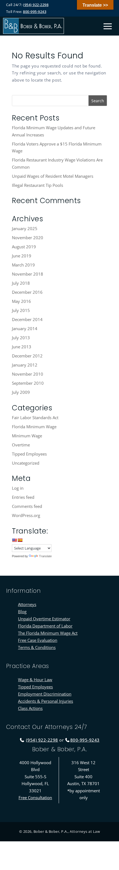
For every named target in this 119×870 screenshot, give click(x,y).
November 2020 (27, 237)
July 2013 (21, 337)
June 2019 (21, 255)
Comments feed (27, 506)
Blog (22, 611)
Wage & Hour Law (35, 679)
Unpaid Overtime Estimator (44, 618)
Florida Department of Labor (45, 626)
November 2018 (27, 274)
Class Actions (30, 708)
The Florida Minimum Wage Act (47, 633)
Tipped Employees (29, 454)
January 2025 (24, 228)
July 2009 (21, 392)
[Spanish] (19, 540)
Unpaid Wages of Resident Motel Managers (52, 176)
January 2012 (24, 365)
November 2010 (27, 374)
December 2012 (27, 356)
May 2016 (21, 301)
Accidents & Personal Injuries (45, 701)
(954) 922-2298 (35, 4)
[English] (14, 540)
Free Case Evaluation (37, 640)
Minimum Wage (27, 435)
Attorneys (27, 604)
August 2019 (24, 246)
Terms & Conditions (37, 647)
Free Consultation (35, 797)
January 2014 (24, 328)
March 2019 (23, 265)
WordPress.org (26, 515)
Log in (18, 488)
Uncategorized (25, 463)
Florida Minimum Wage (34, 426)
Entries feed (23, 497)
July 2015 (21, 310)
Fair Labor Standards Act (35, 417)
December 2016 (27, 292)
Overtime (21, 445)
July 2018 (21, 283)
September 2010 (28, 383)
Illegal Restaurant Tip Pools (37, 185)
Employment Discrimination (44, 694)
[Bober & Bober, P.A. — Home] (33, 26)
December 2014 (27, 319)
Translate (45, 556)
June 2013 (21, 346)
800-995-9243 (34, 11)
